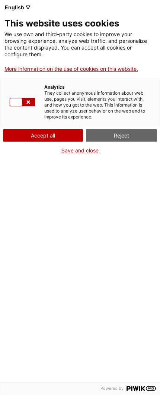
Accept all (43, 135)
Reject (121, 135)
